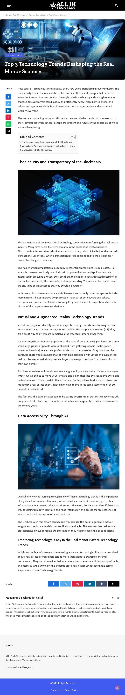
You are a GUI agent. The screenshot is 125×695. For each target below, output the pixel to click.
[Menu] (9, 5)
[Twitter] (8, 103)
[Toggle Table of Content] (71, 137)
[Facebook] (8, 96)
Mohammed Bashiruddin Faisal (24, 597)
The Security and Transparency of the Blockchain (47, 142)
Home (8, 15)
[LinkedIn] (8, 110)
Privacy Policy (71, 690)
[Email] (8, 131)
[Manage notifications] (117, 687)
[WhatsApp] (8, 124)
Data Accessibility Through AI (37, 149)
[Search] (116, 5)
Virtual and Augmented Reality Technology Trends (48, 145)
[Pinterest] (8, 117)
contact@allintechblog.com (19, 667)
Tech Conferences (14, 55)
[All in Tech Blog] (62, 5)
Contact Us (56, 690)
